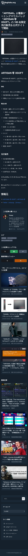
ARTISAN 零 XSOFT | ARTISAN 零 (14, 199)
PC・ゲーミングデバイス (7, 34)
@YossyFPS (21, 229)
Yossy (11, 215)
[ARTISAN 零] (14, 46)
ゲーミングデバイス (12, 238)
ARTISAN (4, 238)
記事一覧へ (13, 229)
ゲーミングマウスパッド (7, 240)
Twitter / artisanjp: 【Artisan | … (13, 202)
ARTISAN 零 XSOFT (11, 61)
